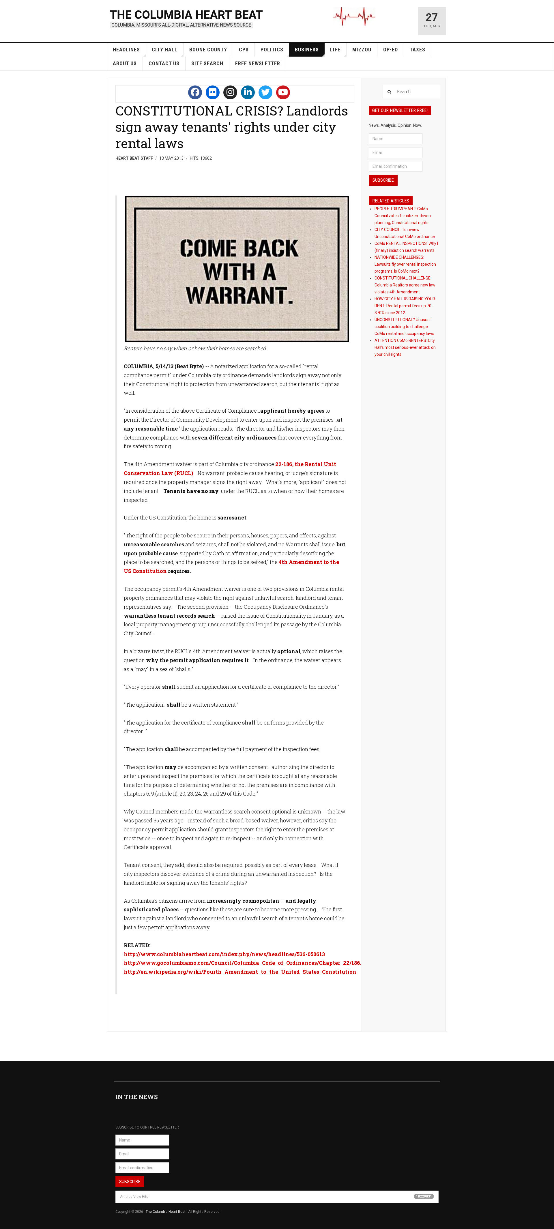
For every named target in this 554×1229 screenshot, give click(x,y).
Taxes (417, 49)
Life (335, 49)
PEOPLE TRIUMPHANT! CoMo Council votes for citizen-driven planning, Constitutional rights (403, 215)
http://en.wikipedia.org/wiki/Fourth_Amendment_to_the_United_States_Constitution (240, 971)
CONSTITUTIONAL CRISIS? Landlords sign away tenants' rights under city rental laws (231, 127)
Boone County (208, 49)
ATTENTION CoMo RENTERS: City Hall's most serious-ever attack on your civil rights (405, 347)
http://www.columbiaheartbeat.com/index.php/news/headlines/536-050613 (224, 954)
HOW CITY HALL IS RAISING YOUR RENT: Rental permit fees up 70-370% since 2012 (405, 306)
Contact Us (164, 63)
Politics (272, 49)
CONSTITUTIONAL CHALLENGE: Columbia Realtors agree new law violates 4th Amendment (405, 285)
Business (307, 49)
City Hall (164, 49)
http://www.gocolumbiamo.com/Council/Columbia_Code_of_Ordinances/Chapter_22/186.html (249, 962)
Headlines (126, 49)
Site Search (207, 63)
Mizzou (361, 49)
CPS (244, 49)
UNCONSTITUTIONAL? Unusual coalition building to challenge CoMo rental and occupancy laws (404, 326)
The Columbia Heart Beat (166, 1212)
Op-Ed (390, 49)
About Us (125, 63)
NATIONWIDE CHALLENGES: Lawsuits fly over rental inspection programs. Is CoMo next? (405, 264)
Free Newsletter (257, 63)
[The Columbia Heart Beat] (186, 18)
